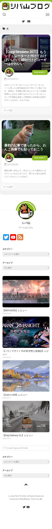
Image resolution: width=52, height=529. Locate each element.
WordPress (25, 499)
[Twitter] (23, 21)
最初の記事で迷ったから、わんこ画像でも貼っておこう (25, 147)
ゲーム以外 (8, 187)
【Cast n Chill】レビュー (15, 394)
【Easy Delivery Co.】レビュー (18, 435)
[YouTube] (28, 21)
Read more (39, 72)
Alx (41, 499)
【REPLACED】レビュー (15, 310)
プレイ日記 (8, 110)
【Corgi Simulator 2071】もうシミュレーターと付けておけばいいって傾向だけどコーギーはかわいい (25, 58)
